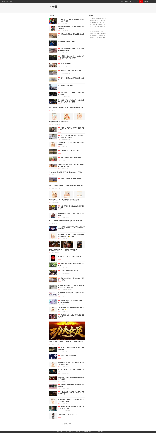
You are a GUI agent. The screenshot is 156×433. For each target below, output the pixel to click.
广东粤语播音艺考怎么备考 (65, 85)
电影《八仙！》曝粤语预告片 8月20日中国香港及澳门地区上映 (66, 185)
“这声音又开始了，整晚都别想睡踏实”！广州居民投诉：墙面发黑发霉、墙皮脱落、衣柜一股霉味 (98, 31)
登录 (141, 1)
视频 (59, 52)
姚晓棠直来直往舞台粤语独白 (69, 355)
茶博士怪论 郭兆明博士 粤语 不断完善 (71, 157)
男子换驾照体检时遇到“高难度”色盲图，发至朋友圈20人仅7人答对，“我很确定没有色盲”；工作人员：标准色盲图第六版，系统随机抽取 (98, 22)
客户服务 (80, 431)
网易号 (59, 23)
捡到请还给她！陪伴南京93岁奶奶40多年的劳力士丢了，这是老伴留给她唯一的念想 (98, 18)
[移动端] (122, 1)
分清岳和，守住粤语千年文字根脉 (70, 150)
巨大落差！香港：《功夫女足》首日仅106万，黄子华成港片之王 (66, 341)
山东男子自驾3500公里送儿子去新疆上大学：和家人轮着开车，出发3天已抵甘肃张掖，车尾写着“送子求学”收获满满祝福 (98, 24)
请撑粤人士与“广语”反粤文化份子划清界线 (69, 256)
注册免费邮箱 (146, 1)
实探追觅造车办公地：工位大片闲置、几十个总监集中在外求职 (98, 35)
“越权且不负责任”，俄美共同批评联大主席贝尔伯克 (98, 33)
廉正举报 (99, 431)
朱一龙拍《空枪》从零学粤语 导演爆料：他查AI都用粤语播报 (65, 172)
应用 (7, 1)
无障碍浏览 (11, 1)
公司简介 (69, 431)
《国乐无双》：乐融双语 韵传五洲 (67, 414)
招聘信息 (77, 431)
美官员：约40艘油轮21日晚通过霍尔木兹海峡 (98, 26)
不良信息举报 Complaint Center (91, 431)
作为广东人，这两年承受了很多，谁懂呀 (72, 70)
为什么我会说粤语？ (66, 63)
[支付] (134, 1)
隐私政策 (84, 431)
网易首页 (3, 1)
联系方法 (73, 431)
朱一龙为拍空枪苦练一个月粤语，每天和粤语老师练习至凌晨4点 (66, 107)
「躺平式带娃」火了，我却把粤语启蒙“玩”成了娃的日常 (64, 200)
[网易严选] (130, 1)
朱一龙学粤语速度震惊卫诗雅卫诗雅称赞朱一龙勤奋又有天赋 (65, 221)
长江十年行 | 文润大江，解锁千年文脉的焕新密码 (98, 37)
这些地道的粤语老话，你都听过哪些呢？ (72, 178)
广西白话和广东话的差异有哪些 (66, 41)
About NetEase (65, 431)
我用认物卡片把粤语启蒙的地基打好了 (59, 121)
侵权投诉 (102, 431)
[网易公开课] (126, 1)
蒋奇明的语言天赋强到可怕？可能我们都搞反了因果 (63, 250)
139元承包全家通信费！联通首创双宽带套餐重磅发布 (98, 20)
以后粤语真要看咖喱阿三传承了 (69, 270)
